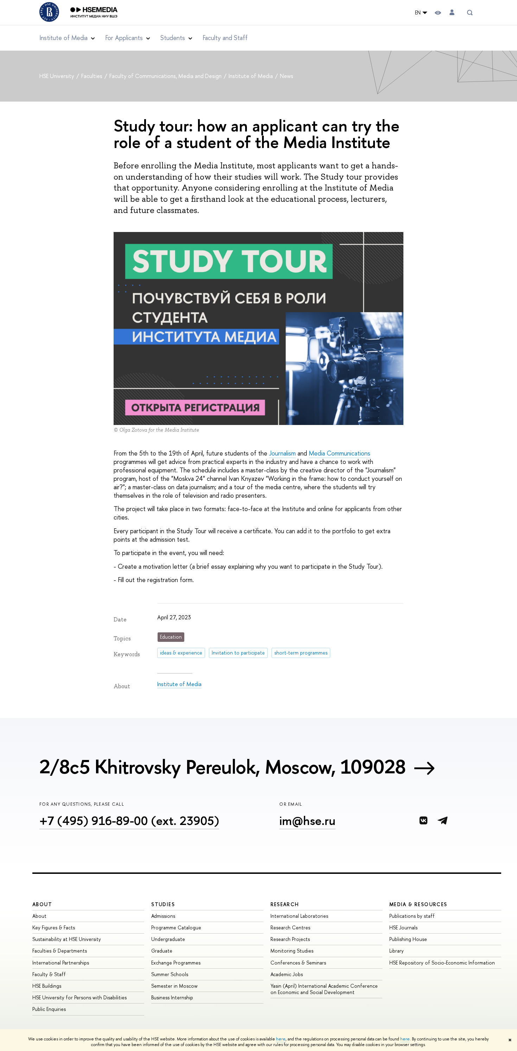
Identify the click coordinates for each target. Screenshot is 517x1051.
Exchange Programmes (175, 962)
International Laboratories (299, 916)
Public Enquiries (49, 1009)
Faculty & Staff (49, 974)
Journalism (282, 453)
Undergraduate (168, 939)
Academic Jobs (286, 974)
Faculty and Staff (225, 37)
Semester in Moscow (174, 985)
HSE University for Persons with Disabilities (79, 997)
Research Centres (290, 927)
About (42, 904)
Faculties (92, 76)
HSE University (57, 76)
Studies (163, 904)
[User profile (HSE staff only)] (452, 12)
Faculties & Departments (59, 950)
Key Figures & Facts (53, 927)
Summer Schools (169, 974)
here (281, 1039)
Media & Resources (418, 904)
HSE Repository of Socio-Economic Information (442, 962)
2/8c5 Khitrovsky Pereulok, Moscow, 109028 (222, 767)
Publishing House (408, 939)
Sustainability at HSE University (66, 939)
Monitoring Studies (291, 950)
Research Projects (290, 939)
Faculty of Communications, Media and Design (166, 76)
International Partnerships (60, 962)
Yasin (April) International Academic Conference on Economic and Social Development (324, 988)
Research (284, 904)
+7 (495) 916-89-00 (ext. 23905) (129, 820)
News (286, 76)
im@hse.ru (307, 820)
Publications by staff (412, 916)
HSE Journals (403, 927)
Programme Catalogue (176, 927)
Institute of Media (251, 76)
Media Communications (339, 453)
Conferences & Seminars (298, 962)
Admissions (163, 916)
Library (396, 950)
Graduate (161, 950)
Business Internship (172, 997)
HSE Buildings (46, 985)
